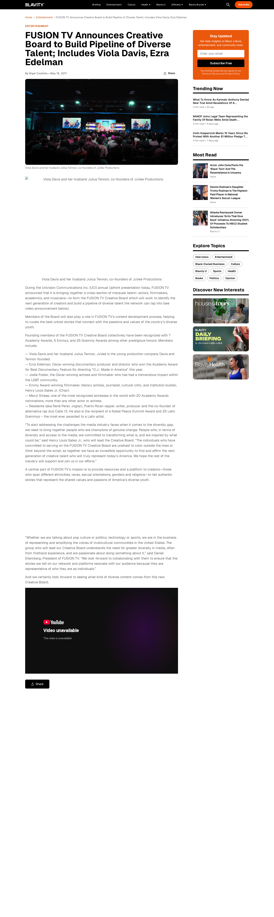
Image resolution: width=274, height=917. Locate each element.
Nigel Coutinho (38, 73)
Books (199, 278)
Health (232, 271)
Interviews (202, 257)
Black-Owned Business (210, 264)
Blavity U (201, 271)
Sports (217, 271)
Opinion (230, 278)
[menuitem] (145, 4)
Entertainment (44, 17)
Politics (214, 278)
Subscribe (243, 4)
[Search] (228, 4)
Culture (235, 264)
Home (28, 17)
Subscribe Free (221, 63)
